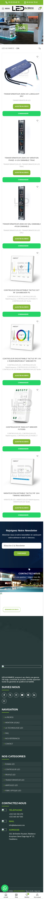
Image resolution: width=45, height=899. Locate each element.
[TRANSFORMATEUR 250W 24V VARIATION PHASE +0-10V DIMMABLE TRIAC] (22, 136)
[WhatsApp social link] (4, 701)
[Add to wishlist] (37, 57)
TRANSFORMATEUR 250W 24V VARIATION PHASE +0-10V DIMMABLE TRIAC (22, 159)
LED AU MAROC (8, 48)
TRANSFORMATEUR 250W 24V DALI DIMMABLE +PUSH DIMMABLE (22, 225)
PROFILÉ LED (10, 775)
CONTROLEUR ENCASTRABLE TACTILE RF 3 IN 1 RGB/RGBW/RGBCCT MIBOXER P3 (22, 360)
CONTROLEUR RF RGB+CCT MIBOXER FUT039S (21, 428)
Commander (23, 113)
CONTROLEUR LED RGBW (12, 369)
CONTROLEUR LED (14, 297)
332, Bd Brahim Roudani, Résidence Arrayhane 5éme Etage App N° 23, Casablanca (22, 836)
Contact (9, 744)
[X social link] (10, 695)
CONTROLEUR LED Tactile (21, 301)
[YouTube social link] (22, 695)
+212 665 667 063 (16, 817)
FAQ (7, 733)
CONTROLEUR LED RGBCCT (27, 299)
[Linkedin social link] (34, 695)
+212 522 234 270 (16, 814)
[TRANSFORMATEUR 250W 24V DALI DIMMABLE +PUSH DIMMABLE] (22, 203)
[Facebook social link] (4, 695)
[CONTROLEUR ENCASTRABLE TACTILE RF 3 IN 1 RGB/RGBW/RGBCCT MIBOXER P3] (22, 337)
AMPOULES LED (11, 785)
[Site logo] (23, 8)
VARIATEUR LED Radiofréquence (27, 500)
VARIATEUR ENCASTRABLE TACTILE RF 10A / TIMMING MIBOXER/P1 (21, 494)
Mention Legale (12, 723)
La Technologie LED (14, 728)
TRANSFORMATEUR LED (22, 100)
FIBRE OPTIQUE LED (13, 791)
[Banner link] (21, 580)
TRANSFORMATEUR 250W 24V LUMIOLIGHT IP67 (21, 95)
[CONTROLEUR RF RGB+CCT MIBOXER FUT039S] (22, 406)
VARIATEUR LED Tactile (21, 502)
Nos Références (12, 738)
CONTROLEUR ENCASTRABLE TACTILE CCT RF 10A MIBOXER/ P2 (21, 291)
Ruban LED (10, 764)
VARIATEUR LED (10, 500)
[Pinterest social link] (28, 695)
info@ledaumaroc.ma (17, 825)
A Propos (9, 717)
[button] (21, 106)
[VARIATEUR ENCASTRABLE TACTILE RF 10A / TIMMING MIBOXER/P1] (22, 472)
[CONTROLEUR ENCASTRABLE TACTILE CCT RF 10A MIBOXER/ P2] (22, 269)
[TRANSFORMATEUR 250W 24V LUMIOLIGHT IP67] (22, 72)
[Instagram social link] (16, 695)
